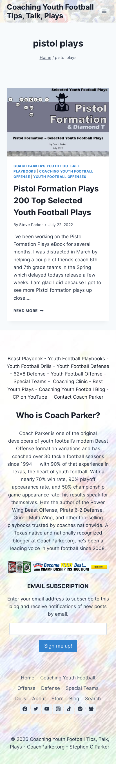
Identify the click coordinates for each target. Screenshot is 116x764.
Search (93, 698)
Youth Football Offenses (59, 177)
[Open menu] (104, 11)
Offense (26, 688)
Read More (29, 310)
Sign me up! (58, 646)
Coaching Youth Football (67, 678)
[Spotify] (80, 709)
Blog (74, 698)
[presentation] (58, 122)
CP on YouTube (30, 397)
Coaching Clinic (70, 381)
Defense (50, 688)
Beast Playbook (25, 358)
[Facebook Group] (91, 709)
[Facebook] (25, 709)
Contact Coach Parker (78, 397)
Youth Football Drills (29, 366)
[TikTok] (69, 709)
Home (27, 678)
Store (58, 698)
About (39, 698)
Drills (20, 698)
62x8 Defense (30, 374)
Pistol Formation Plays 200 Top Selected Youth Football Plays (56, 200)
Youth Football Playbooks (76, 358)
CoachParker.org (56, 541)
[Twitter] (36, 709)
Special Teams (30, 381)
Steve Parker (31, 224)
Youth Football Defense (83, 366)
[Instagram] (58, 709)
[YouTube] (47, 709)
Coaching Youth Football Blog (72, 389)
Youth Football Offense (76, 374)
